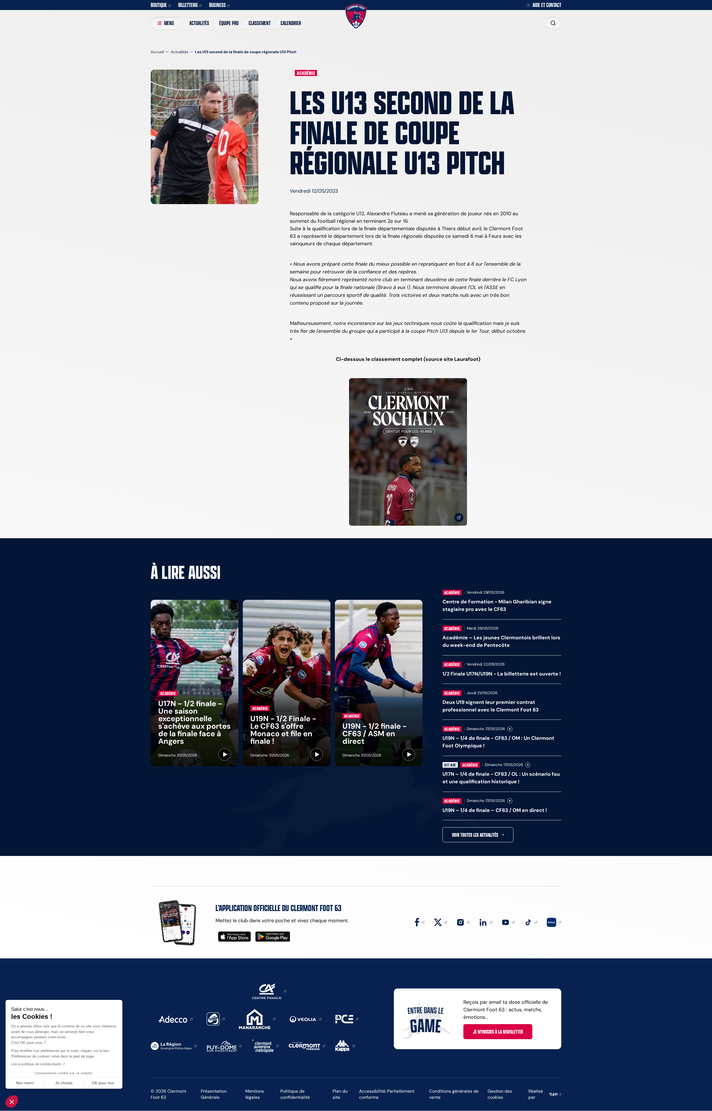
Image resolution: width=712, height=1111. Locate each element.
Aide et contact (547, 5)
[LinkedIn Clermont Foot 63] (485, 922)
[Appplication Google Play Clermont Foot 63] (272, 936)
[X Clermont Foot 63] (440, 922)
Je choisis (64, 1083)
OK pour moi (103, 1083)
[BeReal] (554, 922)
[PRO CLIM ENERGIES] (347, 1018)
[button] (11, 1101)
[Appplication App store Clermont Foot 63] (234, 936)
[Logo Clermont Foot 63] (355, 16)
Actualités (199, 23)
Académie (306, 73)
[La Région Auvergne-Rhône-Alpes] (174, 1046)
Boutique (159, 5)
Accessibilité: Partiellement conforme (386, 1094)
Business (217, 5)
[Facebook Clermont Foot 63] (419, 922)
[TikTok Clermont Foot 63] (531, 922)
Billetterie (188, 5)
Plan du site (340, 1094)
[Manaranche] (257, 1018)
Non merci (25, 1083)
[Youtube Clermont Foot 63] (508, 922)
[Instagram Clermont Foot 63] (463, 922)
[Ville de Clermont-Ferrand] (307, 1046)
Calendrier (291, 23)
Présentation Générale (214, 1094)
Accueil (157, 52)
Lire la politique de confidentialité (36, 1064)
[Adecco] (175, 1019)
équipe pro (229, 23)
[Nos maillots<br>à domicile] (408, 452)
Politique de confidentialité (295, 1094)
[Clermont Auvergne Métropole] (265, 1046)
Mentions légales (254, 1094)
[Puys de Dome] (224, 1046)
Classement (260, 23)
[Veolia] (306, 1019)
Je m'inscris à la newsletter (498, 1031)
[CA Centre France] (269, 991)
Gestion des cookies (500, 1094)
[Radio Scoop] (216, 1018)
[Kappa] (345, 1046)
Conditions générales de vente (454, 1094)
